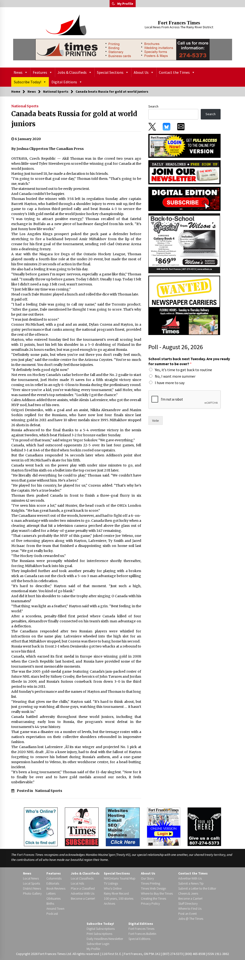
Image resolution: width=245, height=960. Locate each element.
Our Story (147, 878)
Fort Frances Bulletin (142, 934)
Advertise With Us (82, 893)
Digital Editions (64, 82)
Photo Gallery (32, 893)
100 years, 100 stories (118, 898)
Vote (155, 420)
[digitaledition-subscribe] (184, 198)
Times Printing (150, 883)
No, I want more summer (175, 376)
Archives (109, 903)
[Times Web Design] (123, 826)
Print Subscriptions (99, 934)
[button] (113, 3)
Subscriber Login (98, 944)
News (18, 72)
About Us (141, 72)
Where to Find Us (189, 908)
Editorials (52, 883)
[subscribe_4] (184, 172)
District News (32, 888)
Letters (51, 893)
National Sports (25, 106)
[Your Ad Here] (204, 826)
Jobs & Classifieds (72, 72)
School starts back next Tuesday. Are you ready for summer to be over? (189, 361)
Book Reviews (55, 888)
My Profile (125, 3)
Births (50, 903)
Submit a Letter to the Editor (197, 888)
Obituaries (53, 898)
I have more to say (169, 382)
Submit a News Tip (191, 883)
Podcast (52, 913)
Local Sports (31, 883)
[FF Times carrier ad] (184, 305)
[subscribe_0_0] (184, 145)
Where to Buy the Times (157, 893)
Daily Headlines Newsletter (105, 939)
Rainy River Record (116, 893)
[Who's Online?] (41, 826)
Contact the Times (174, 72)
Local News (31, 878)
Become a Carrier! (83, 898)
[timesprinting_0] (122, 49)
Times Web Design (153, 888)
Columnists (53, 878)
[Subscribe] (82, 827)
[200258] (184, 243)
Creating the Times (153, 898)
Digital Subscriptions (101, 928)
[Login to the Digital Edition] (163, 826)
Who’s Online (113, 888)
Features (40, 72)
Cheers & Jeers (188, 893)
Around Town (55, 908)
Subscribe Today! (27, 82)
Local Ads (77, 883)
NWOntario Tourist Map (119, 878)
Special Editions (139, 939)
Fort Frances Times (179, 23)
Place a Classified (83, 888)
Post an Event (187, 913)
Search (153, 106)
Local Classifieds (82, 878)
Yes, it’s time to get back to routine (183, 369)
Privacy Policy (150, 903)
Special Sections (110, 72)
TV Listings (111, 883)
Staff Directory (188, 903)
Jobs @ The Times (190, 918)
